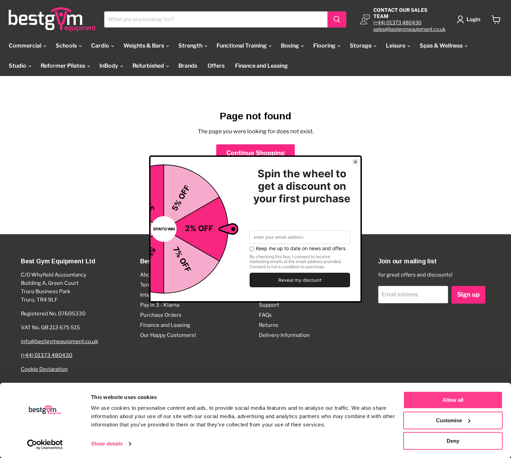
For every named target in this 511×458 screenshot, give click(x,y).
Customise (449, 420)
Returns (268, 325)
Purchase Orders (160, 315)
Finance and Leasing (261, 65)
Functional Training (242, 45)
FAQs (265, 315)
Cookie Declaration (44, 369)
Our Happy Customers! (168, 335)
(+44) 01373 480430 (397, 22)
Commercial (25, 45)
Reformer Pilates (63, 65)
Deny (453, 441)
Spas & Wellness (442, 45)
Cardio (100, 45)
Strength (190, 45)
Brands (187, 65)
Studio (18, 65)
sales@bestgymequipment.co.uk (409, 29)
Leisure (396, 45)
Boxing (290, 45)
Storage (361, 45)
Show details (107, 444)
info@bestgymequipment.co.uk (59, 341)
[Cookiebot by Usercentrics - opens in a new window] (45, 444)
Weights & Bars (144, 45)
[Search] (336, 19)
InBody (109, 65)
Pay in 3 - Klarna (159, 305)
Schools (67, 45)
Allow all (453, 400)
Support (269, 305)
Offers (216, 65)
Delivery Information (284, 335)
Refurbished (148, 65)
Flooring (324, 45)
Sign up (468, 294)
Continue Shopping (255, 152)
